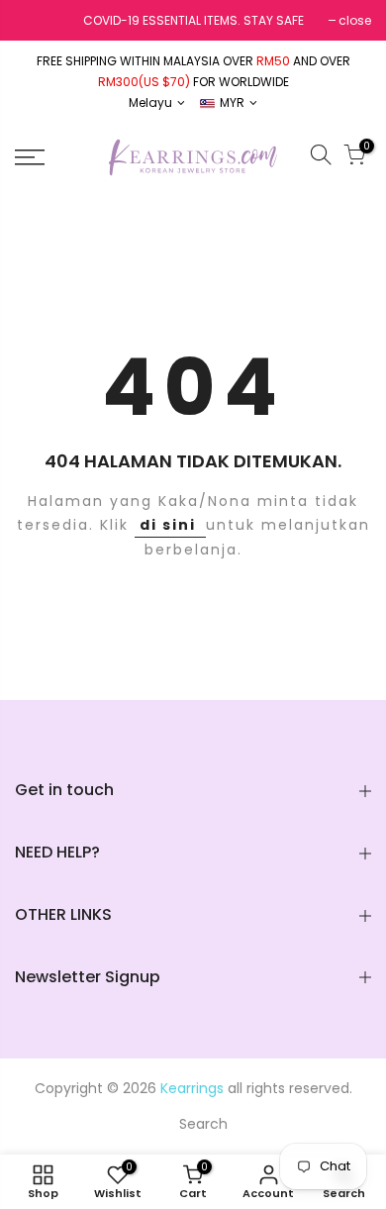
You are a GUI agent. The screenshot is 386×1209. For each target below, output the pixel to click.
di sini (170, 525)
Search (203, 1124)
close (354, 20)
